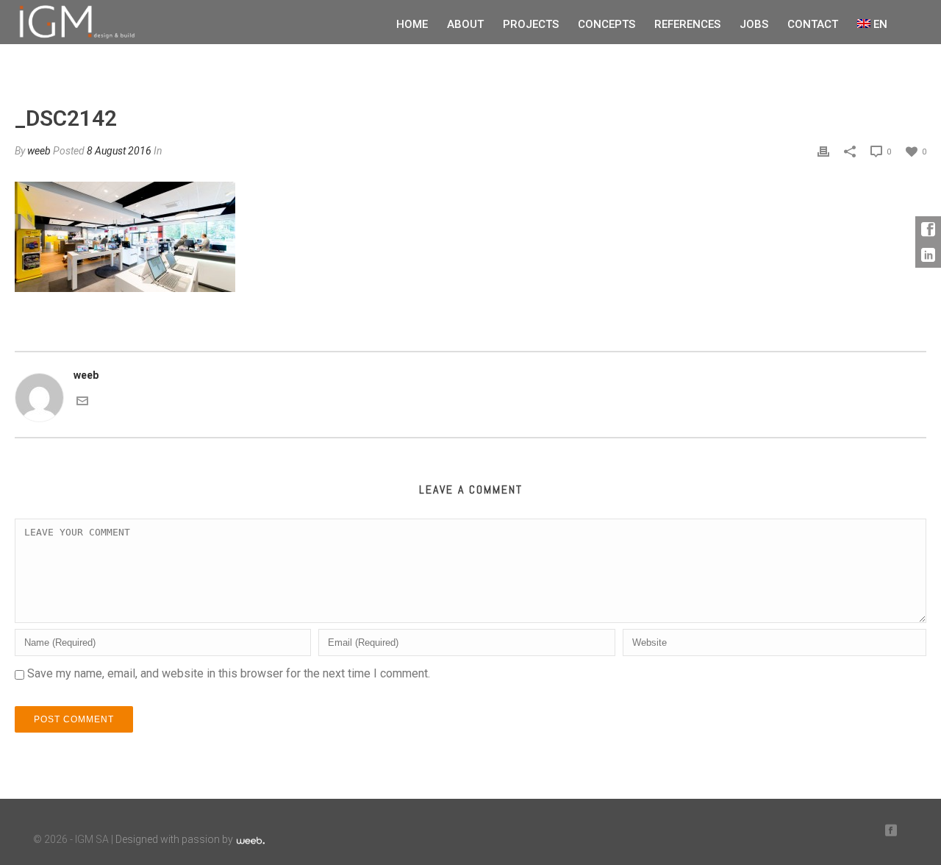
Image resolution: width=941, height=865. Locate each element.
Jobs (754, 24)
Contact (812, 24)
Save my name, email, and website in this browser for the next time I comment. (228, 673)
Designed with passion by (175, 839)
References (687, 24)
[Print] (823, 151)
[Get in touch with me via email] (82, 399)
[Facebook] (928, 229)
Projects (531, 24)
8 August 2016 (119, 151)
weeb (39, 151)
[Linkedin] (928, 255)
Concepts (606, 24)
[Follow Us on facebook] (891, 831)
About (465, 24)
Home (412, 24)
